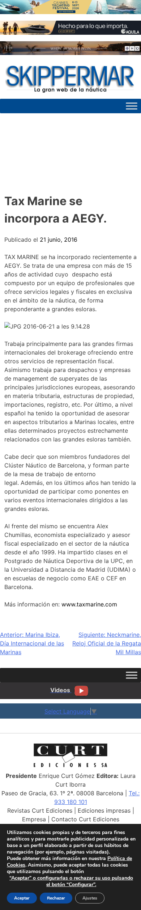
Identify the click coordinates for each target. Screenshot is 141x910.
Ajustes (89, 898)
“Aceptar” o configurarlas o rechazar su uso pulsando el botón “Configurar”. (71, 881)
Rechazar (56, 898)
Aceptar (22, 898)
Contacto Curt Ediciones (85, 819)
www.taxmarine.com (89, 604)
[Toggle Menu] (131, 105)
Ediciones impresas (104, 810)
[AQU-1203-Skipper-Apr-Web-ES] (70, 32)
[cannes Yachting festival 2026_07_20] (70, 12)
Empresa (34, 819)
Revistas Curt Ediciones (39, 810)
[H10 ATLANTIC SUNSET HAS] (70, 52)
